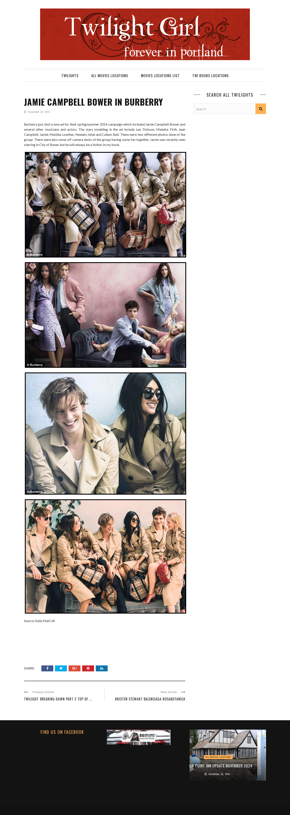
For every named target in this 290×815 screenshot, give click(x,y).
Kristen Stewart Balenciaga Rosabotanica (150, 699)
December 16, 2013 (39, 112)
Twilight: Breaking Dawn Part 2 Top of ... (58, 699)
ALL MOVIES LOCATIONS (109, 75)
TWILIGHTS (70, 75)
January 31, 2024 (228, 774)
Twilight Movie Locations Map (228, 765)
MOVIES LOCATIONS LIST (160, 75)
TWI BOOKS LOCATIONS (210, 75)
